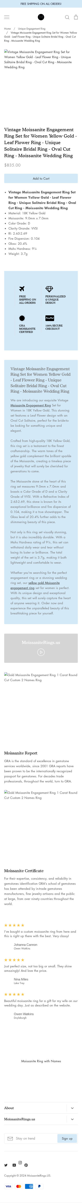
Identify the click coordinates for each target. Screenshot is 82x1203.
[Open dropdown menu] (72, 1108)
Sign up (67, 1138)
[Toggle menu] (6, 17)
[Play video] (41, 652)
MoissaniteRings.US (38, 1175)
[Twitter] (6, 1165)
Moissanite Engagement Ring (31, 405)
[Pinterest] (26, 1165)
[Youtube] (14, 1165)
